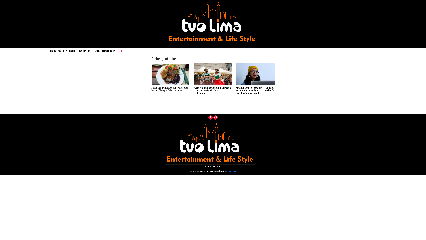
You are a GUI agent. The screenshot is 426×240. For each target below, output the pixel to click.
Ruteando (94, 51)
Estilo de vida (77, 51)
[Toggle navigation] (45, 50)
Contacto (207, 167)
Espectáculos (58, 51)
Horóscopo (109, 51)
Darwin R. (232, 171)
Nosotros (217, 167)
